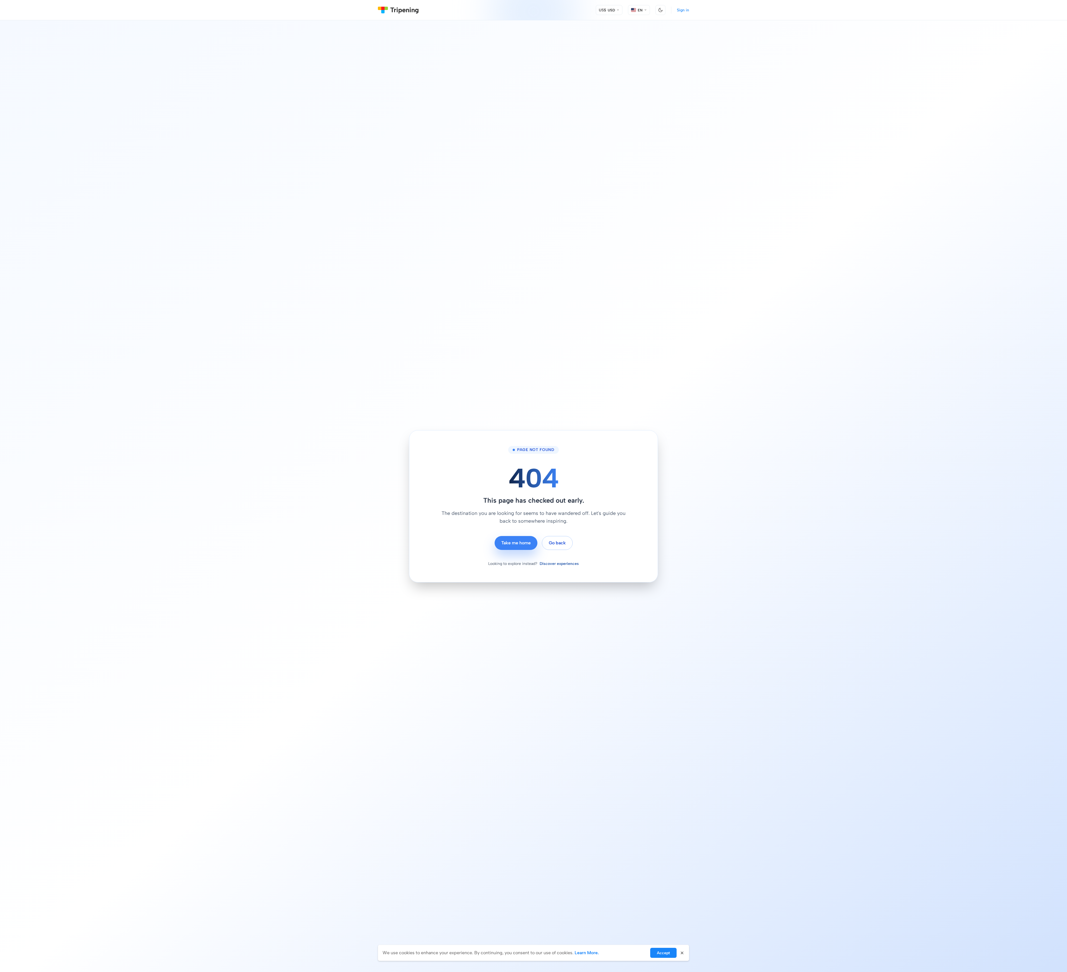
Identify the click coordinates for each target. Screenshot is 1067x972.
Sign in (683, 10)
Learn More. (587, 952)
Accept (663, 953)
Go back (557, 542)
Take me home (516, 542)
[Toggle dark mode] (660, 10)
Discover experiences (559, 563)
